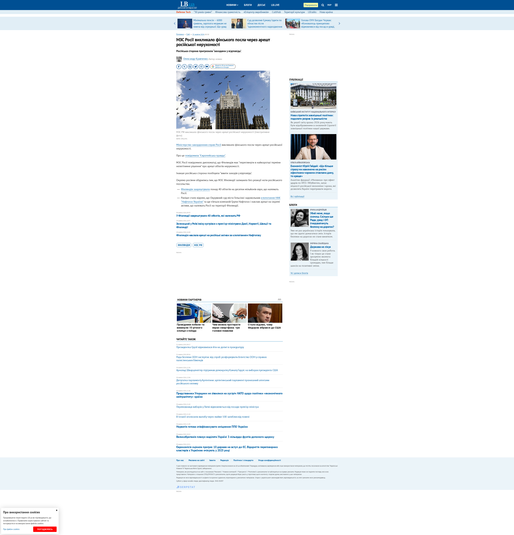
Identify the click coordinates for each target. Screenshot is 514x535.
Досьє (261, 5)
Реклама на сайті (197, 460)
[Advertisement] (229, 273)
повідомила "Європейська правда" (205, 155)
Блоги (248, 5)
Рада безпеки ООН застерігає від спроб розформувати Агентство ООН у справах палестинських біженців (221, 358)
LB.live (275, 5)
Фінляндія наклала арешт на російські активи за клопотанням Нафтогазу (218, 235)
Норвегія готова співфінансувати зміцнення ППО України (212, 426)
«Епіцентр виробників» (256, 12)
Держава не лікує (320, 247)
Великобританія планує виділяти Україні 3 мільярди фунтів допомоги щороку (225, 437)
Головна (180, 34)
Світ (188, 34)
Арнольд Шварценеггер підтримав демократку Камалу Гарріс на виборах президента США (227, 370)
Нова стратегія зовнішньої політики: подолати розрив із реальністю (312, 116)
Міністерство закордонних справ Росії (198, 145)
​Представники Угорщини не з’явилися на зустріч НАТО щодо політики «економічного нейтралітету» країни (229, 395)
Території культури (294, 12)
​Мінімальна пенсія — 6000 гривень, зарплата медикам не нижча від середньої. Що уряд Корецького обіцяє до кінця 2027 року (210, 27)
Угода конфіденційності (269, 460)
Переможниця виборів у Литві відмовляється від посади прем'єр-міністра (217, 407)
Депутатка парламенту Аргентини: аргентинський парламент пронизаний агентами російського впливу (222, 381)
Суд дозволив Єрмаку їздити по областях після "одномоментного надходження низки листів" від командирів (264, 25)
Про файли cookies (11, 529)
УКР (329, 4)
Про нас (180, 460)
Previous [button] (174, 23)
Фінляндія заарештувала (195, 189)
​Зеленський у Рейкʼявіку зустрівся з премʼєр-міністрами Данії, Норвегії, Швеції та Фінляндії (223, 225)
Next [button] (339, 23)
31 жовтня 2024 (198, 34)
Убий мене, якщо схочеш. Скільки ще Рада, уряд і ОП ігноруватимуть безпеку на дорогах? (322, 220)
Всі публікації (297, 196)
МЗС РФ (198, 245)
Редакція (224, 460)
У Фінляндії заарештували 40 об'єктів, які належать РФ (208, 215)
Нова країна (326, 12)
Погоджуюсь (45, 529)
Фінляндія (184, 245)
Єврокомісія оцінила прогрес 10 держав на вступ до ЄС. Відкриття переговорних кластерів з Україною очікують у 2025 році (227, 448)
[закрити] (56, 510)
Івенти (212, 460)
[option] (203, 23)
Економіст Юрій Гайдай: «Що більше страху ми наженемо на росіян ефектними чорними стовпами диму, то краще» (312, 171)
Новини (231, 5)
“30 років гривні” (203, 12)
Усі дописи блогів (299, 273)
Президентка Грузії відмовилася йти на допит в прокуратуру (210, 347)
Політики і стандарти (243, 460)
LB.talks (312, 12)
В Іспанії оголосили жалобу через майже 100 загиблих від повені (212, 416)
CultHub (276, 12)
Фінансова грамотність (227, 12)
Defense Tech (183, 12)
